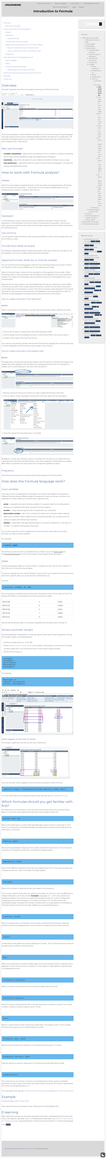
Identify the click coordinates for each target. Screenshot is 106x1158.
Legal (74, 7)
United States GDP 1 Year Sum (15, 1101)
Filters (94, 74)
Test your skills (90, 220)
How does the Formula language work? (18, 57)
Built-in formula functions (63, 1091)
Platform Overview (43, 3)
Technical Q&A (90, 44)
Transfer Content (91, 218)
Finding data (90, 46)
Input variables (11, 60)
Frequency (9, 54)
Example (6, 76)
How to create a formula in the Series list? (23, 48)
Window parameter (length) (16, 67)
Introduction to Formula (99, 91)
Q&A (87, 42)
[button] (103, 1155)
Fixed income (96, 77)
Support (81, 7)
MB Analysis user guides (90, 38)
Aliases (8, 32)
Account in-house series (23, 645)
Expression (9, 35)
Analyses (91, 64)
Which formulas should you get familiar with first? (22, 73)
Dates (7, 63)
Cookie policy (21, 1148)
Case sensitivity (13, 38)
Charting (89, 213)
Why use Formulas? (13, 26)
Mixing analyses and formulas (92, 335)
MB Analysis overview (92, 40)
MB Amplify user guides (90, 222)
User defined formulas (59, 796)
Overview (7, 23)
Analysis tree (93, 62)
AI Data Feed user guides (90, 224)
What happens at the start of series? (21, 70)
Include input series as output (16, 42)
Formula (98, 85)
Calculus (94, 79)
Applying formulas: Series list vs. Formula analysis (24, 45)
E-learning (7, 79)
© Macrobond (30, 1148)
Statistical (95, 207)
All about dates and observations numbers (91, 257)
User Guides (75, 3)
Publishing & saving (92, 216)
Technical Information (60, 7)
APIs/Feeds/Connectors (91, 3)
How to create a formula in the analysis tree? (24, 51)
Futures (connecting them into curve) (92, 321)
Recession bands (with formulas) (93, 302)
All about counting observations (91, 296)
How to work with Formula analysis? (17, 29)
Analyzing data (90, 48)
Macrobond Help (10, 1148)
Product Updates (60, 3)
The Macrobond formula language (37, 1091)
